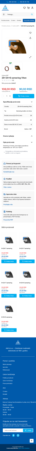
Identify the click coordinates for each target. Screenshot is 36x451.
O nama (13, 20)
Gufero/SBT (15, 26)
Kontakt (19, 20)
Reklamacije (6, 370)
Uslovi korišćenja (8, 380)
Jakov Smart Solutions (23, 448)
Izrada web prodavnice (12, 448)
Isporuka (5, 367)
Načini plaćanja (7, 364)
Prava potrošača (7, 383)
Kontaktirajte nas (8, 172)
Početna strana (5, 20)
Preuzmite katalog (29, 20)
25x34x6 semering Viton (28, 26)
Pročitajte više (8, 204)
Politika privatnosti (8, 378)
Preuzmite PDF (8, 220)
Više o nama (7, 187)
